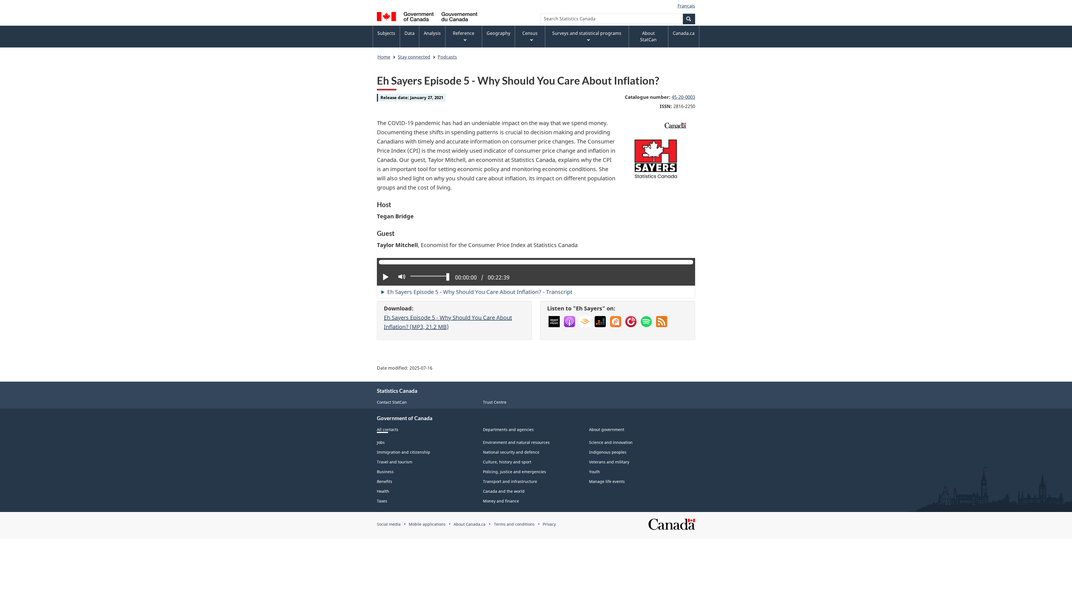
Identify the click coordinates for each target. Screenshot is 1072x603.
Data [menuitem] (410, 33)
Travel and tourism (394, 462)
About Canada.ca (469, 524)
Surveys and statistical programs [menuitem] (586, 33)
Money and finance (501, 501)
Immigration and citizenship (403, 452)
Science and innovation (611, 442)
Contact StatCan (392, 402)
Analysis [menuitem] (432, 33)
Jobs (381, 442)
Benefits (384, 481)
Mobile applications (427, 524)
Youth (594, 471)
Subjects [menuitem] (386, 33)
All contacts (387, 429)
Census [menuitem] (530, 33)
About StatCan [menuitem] (648, 36)
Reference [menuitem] (463, 33)
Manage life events (607, 481)
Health (383, 491)
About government (606, 429)
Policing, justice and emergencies (514, 471)
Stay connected (414, 57)
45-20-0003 (683, 97)
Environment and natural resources (516, 442)
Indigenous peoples (607, 452)
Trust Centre (494, 402)
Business (385, 471)
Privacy (549, 524)
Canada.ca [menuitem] (684, 33)
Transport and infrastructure (510, 481)
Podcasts (447, 57)
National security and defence (511, 452)
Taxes (382, 501)
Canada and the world (504, 491)
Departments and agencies (508, 429)
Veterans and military (609, 462)
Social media (389, 524)
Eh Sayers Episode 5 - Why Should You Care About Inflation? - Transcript (479, 292)
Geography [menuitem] (498, 33)
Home (383, 57)
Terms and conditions (514, 524)
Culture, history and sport (507, 462)
